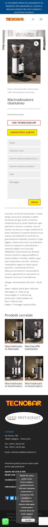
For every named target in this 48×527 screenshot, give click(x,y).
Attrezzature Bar (20, 89)
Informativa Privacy (14, 486)
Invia (34, 202)
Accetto (28, 520)
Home (9, 89)
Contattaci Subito (22, 132)
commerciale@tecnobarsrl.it (23, 452)
